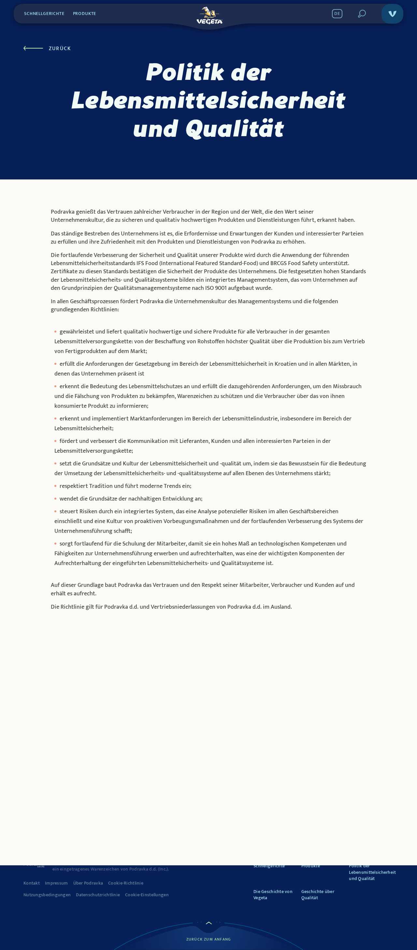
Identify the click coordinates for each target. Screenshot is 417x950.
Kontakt (31, 883)
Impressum (56, 883)
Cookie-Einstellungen (147, 895)
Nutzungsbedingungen (47, 895)
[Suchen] (362, 14)
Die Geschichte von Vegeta (273, 895)
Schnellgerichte (44, 13)
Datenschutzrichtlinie (98, 895)
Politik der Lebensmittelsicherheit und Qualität (372, 872)
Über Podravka (88, 883)
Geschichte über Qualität (317, 895)
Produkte (84, 13)
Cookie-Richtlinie (125, 883)
